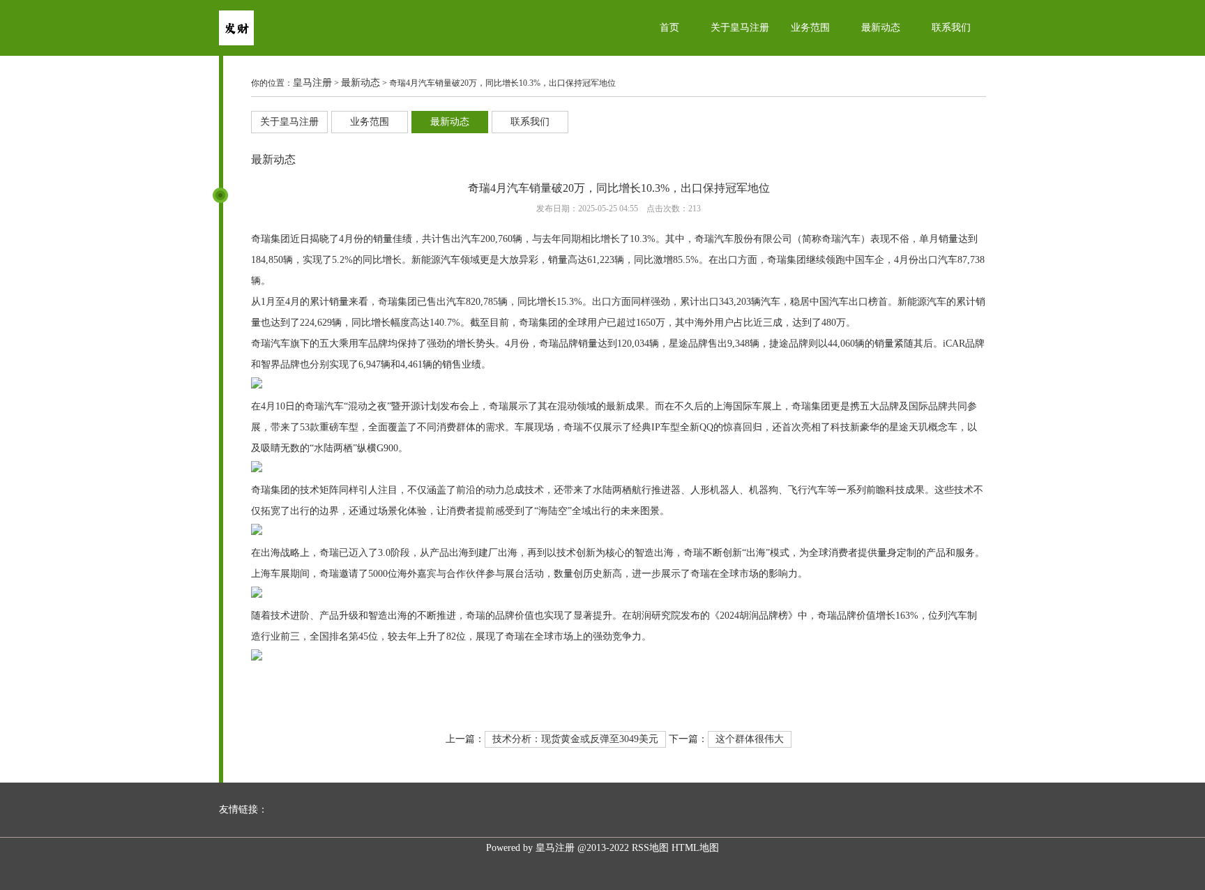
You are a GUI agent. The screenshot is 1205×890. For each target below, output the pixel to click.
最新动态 (880, 27)
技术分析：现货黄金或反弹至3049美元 (575, 739)
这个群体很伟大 (749, 739)
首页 (669, 27)
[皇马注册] (236, 42)
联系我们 (951, 27)
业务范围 (810, 27)
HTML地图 (695, 848)
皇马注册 (312, 82)
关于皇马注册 (740, 27)
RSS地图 (650, 848)
